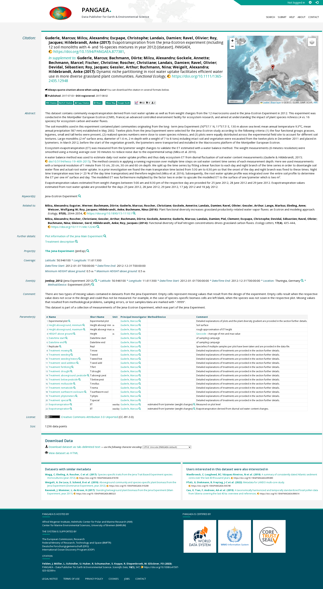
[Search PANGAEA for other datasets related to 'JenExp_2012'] (95, 280)
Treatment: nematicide (61, 387)
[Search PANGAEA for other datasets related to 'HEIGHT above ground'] (74, 334)
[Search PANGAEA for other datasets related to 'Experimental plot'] (69, 321)
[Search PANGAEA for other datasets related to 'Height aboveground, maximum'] (84, 329)
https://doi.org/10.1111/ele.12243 (73, 227)
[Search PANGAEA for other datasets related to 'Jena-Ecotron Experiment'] (79, 196)
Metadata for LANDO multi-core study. (235, 482)
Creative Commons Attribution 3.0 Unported (89, 417)
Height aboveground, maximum (65, 329)
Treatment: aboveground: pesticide (67, 375)
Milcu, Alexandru (92, 37)
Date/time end (56, 342)
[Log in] (316, 2)
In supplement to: (62, 57)
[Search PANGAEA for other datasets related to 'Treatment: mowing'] (71, 350)
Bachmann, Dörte (125, 57)
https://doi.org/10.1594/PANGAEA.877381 (88, 51)
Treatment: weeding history (63, 358)
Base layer (276, 102)
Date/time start (57, 338)
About (301, 17)
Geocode (201, 333)
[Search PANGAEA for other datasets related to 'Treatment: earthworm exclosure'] (85, 392)
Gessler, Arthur (124, 67)
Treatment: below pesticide (63, 379)
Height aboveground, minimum (65, 325)
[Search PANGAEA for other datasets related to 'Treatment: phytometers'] (76, 396)
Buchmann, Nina (155, 67)
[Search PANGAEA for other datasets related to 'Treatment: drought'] (71, 371)
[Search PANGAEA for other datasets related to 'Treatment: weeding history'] (79, 359)
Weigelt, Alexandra (190, 67)
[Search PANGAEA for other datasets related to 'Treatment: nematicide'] (74, 388)
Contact (313, 17)
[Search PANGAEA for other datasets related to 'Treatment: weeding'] (71, 354)
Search (270, 17)
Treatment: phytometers (62, 396)
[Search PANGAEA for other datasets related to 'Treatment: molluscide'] (74, 383)
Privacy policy (94, 578)
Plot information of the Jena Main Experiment (74, 236)
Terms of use (71, 578)
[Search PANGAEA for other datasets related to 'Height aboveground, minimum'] (83, 325)
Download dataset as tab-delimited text (74, 447)
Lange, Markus (275, 205)
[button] (273, 68)
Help (292, 17)
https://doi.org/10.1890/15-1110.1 (109, 213)
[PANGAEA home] (61, 9)
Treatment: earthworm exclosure (66, 391)
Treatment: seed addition (62, 363)
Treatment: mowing (59, 350)
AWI (315, 102)
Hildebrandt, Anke (81, 42)
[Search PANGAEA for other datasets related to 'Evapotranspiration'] (71, 404)
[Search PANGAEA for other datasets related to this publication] (134, 213)
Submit (282, 17)
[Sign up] (310, 2)
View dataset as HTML (63, 453)
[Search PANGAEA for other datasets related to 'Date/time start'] (66, 338)
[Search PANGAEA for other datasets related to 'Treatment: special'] (70, 400)
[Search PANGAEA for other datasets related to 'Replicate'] (60, 346)
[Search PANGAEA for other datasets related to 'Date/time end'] (65, 342)
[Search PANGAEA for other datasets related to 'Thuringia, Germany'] (302, 280)
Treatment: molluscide (61, 383)
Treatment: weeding (59, 354)
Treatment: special (58, 400)
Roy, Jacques (96, 67)
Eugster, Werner (81, 205)
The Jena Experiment (59, 251)
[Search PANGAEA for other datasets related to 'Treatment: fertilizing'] (72, 367)
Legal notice (50, 578)
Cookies (114, 578)
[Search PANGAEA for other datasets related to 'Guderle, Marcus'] (140, 321)
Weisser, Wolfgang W (63, 209)
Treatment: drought (59, 371)
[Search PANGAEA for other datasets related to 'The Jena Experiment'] (87, 251)
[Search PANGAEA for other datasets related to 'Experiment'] (92, 284)
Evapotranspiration (59, 404)
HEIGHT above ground (61, 333)
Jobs (127, 578)
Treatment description (59, 241)
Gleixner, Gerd (82, 223)
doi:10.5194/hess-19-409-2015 (69, 161)
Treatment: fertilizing (60, 367)
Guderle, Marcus (60, 37)
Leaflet (265, 102)
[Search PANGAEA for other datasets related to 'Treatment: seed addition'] (77, 363)
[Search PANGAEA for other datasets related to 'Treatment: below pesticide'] (79, 379)
